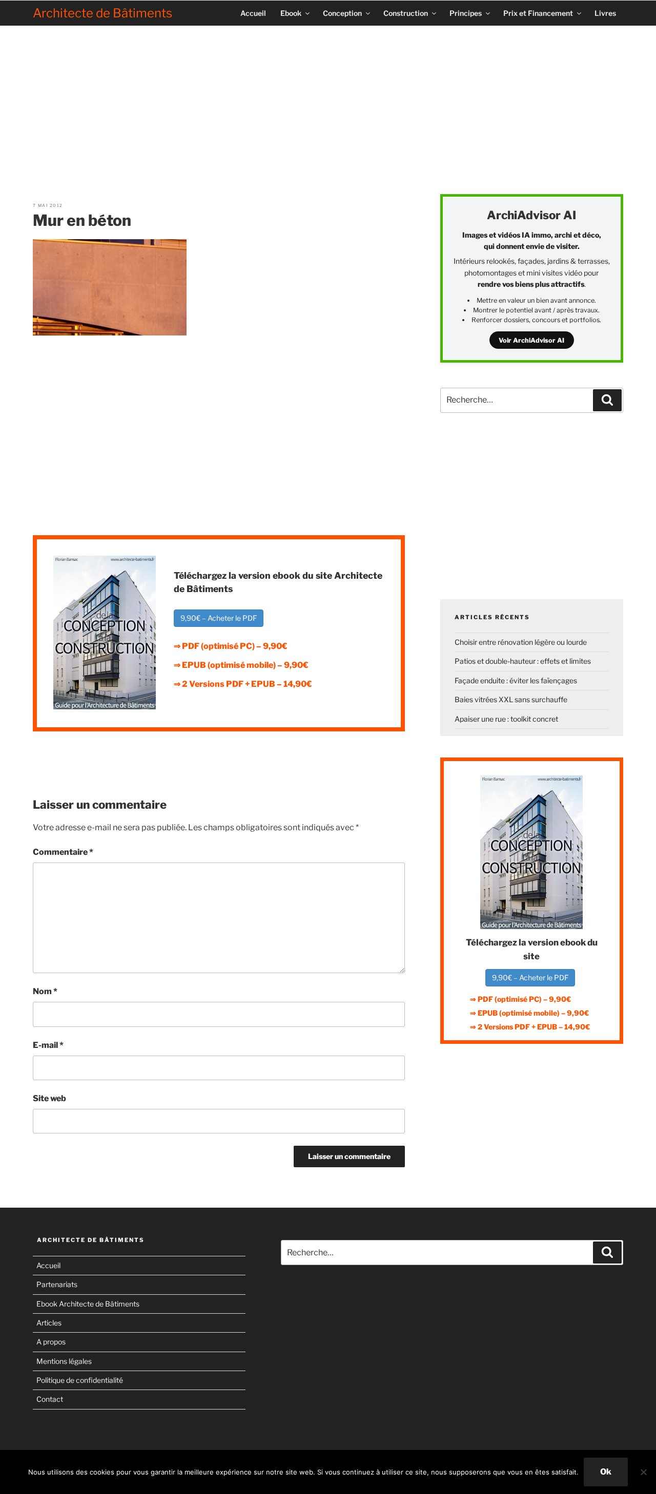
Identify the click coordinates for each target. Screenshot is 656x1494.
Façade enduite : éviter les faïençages (516, 680)
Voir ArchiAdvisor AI (531, 340)
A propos (51, 1341)
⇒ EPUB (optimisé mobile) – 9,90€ (241, 665)
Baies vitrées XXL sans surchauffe (511, 699)
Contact (49, 1399)
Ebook (290, 13)
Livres (605, 13)
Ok (605, 1472)
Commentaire (63, 852)
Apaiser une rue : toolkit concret (506, 718)
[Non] (643, 1472)
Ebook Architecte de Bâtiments (87, 1303)
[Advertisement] (328, 106)
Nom (45, 991)
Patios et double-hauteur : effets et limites (523, 661)
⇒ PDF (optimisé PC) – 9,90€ (231, 646)
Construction (405, 13)
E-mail (48, 1045)
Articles (48, 1322)
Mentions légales (64, 1361)
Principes (465, 13)
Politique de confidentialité (79, 1380)
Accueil (253, 13)
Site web (49, 1098)
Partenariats (56, 1284)
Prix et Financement (538, 13)
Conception (342, 13)
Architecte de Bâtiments (102, 13)
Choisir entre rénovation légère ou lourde (521, 642)
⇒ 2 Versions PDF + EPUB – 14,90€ (243, 684)
